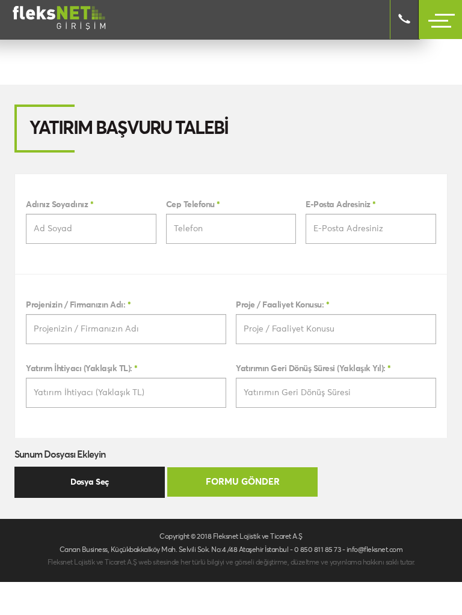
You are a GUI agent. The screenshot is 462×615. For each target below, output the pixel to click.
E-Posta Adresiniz (341, 205)
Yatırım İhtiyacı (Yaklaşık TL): (82, 369)
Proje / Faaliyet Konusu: (282, 305)
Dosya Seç (89, 482)
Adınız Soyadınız (59, 205)
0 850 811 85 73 (317, 550)
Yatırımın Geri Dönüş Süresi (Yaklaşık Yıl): (313, 369)
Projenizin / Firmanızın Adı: (78, 305)
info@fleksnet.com (374, 550)
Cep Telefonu (193, 205)
